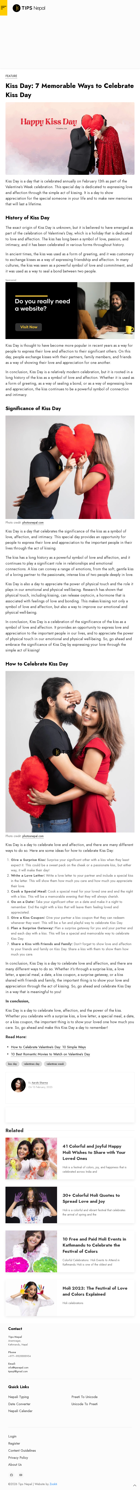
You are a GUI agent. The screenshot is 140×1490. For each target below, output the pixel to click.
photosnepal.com (33, 522)
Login (12, 1436)
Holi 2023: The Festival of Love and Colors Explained (95, 1291)
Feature (11, 76)
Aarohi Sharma (40, 1083)
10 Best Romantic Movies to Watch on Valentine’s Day (50, 1054)
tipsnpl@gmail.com (18, 1371)
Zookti (53, 1484)
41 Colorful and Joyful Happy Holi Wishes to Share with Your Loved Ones (94, 1152)
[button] (134, 1485)
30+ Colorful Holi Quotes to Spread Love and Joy (91, 1198)
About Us (15, 1464)
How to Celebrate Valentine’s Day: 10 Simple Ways (48, 1046)
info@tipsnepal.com (18, 1367)
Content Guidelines (22, 1450)
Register (14, 1443)
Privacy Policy (18, 1457)
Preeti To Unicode (84, 1396)
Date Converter (19, 1403)
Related (14, 1130)
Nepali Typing (18, 1396)
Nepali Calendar (20, 1410)
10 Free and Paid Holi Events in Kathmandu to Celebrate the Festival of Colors (94, 1245)
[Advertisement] (70, 42)
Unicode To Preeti (84, 1403)
